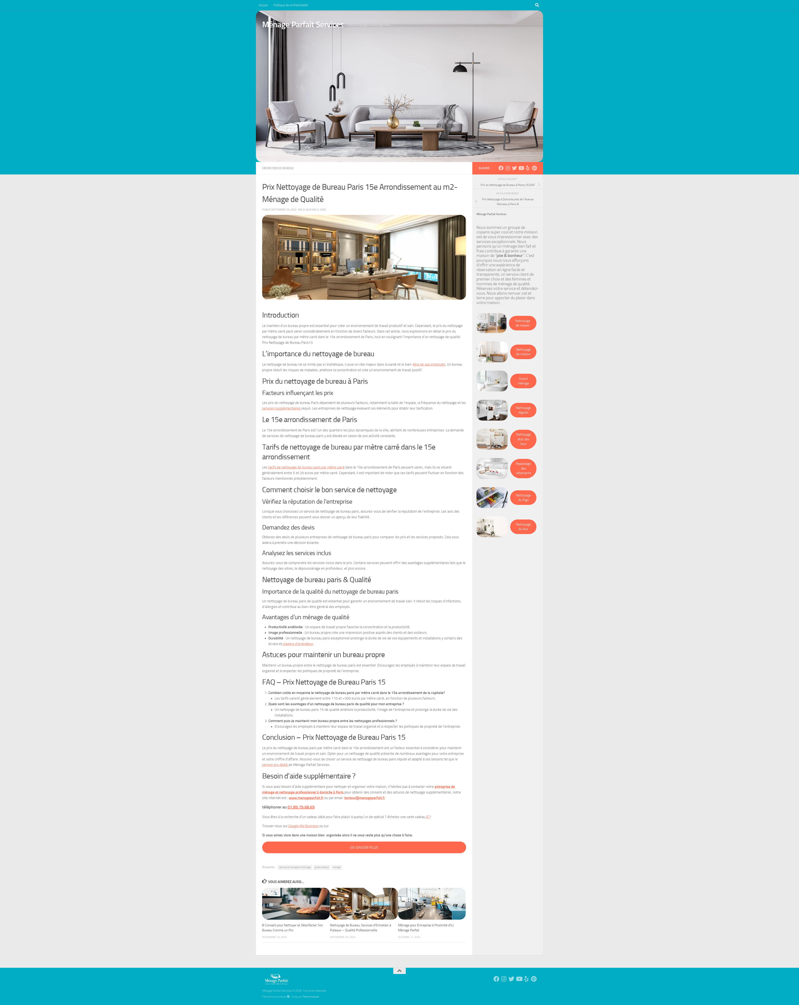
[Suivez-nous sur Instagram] (507, 168)
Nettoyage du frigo (523, 497)
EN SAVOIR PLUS (364, 847)
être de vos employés (429, 364)
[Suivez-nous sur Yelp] (527, 168)
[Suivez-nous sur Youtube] (521, 168)
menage (337, 867)
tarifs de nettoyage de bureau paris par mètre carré (306, 467)
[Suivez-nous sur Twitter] (514, 168)
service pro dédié (275, 765)
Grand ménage (523, 381)
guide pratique (322, 867)
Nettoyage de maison (522, 323)
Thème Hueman (311, 996)
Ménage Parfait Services (303, 24)
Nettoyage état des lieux (523, 439)
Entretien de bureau (278, 168)
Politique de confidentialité (291, 5)
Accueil (263, 5)
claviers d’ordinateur (297, 644)
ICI (427, 817)
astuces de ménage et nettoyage (295, 867)
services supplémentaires (281, 408)
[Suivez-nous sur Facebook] (501, 168)
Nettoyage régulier (523, 410)
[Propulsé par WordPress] (288, 996)
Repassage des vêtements (523, 468)
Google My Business (303, 826)
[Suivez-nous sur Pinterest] (534, 168)
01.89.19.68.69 (301, 806)
